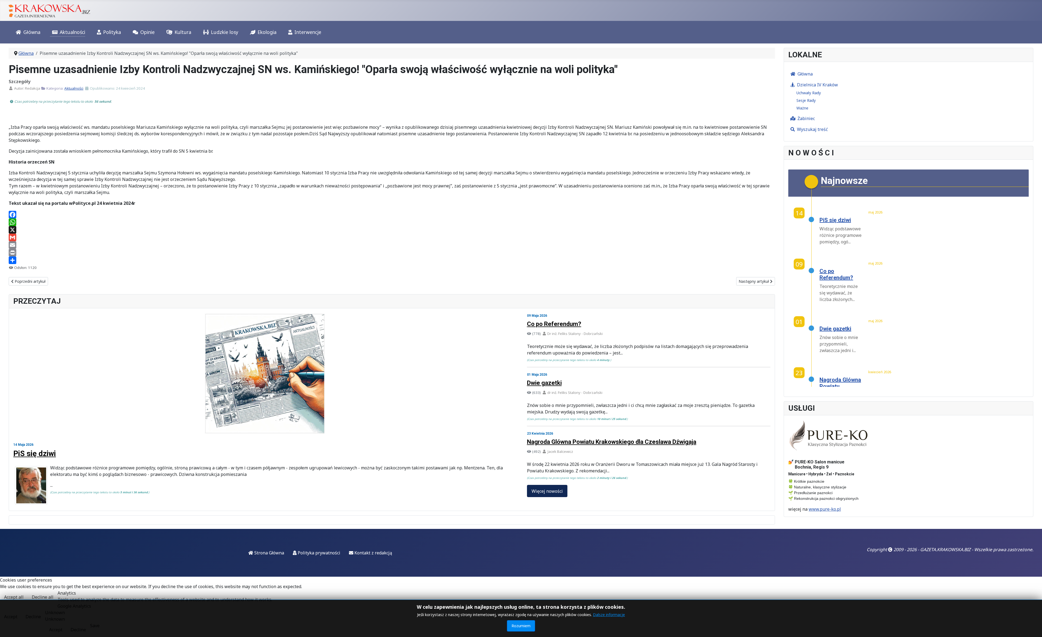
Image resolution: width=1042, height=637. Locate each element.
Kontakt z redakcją (372, 553)
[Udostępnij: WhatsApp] (392, 222)
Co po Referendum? (554, 324)
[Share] (392, 260)
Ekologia (267, 32)
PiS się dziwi (34, 453)
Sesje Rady (806, 100)
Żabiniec (806, 118)
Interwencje (307, 32)
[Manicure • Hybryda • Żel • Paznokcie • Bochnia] (829, 436)
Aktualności (72, 32)
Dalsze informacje (609, 614)
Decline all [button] (42, 597)
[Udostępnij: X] (392, 230)
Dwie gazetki (544, 382)
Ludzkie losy (224, 32)
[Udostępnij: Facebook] (392, 214)
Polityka (112, 32)
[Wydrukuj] (392, 252)
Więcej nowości (547, 491)
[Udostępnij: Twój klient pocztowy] (392, 245)
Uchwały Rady (808, 92)
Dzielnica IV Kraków (817, 85)
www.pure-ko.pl (825, 509)
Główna (31, 32)
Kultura (182, 32)
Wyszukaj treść (812, 129)
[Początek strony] (1032, 627)
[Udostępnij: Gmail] (392, 237)
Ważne (802, 108)
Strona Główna (268, 553)
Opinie (147, 32)
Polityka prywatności (318, 553)
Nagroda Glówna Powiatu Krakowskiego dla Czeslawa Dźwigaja (611, 441)
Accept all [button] (14, 597)
